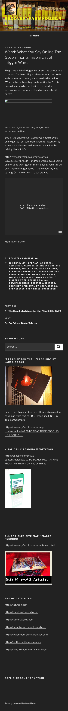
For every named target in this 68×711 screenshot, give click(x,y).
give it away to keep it (41, 277)
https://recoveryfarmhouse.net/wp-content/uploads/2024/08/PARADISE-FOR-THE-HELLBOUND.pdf (32, 431)
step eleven (17, 289)
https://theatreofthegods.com (21, 612)
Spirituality (30, 286)
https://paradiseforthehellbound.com (25, 627)
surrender (49, 289)
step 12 (52, 286)
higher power (18, 280)
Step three (33, 289)
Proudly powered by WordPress (21, 703)
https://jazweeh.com (16, 604)
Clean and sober (20, 271)
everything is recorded (24, 274)
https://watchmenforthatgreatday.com (26, 634)
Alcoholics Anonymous (39, 266)
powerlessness (19, 283)
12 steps (14, 263)
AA (37, 263)
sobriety (15, 286)
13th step (28, 263)
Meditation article (15, 241)
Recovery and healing (23, 258)
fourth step (17, 277)
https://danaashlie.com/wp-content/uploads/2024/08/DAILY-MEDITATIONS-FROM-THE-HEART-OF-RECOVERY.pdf (32, 459)
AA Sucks (46, 263)
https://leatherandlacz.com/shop (23, 642)
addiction (15, 266)
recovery (37, 283)
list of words (31, 137)
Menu (36, 35)
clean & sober (48, 269)
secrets (50, 283)
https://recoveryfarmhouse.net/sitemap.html (30, 545)
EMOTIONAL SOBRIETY (45, 271)
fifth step (48, 274)
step (43, 286)
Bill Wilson (29, 269)
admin (28, 47)
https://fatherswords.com (19, 619)
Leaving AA (35, 280)
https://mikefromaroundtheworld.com (26, 649)
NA (45, 280)
